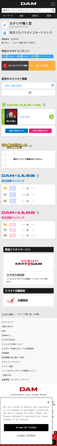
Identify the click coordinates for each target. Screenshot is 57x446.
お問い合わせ (7, 327)
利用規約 (5, 353)
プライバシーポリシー (11, 362)
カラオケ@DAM (15, 275)
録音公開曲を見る (40, 131)
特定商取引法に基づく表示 (13, 358)
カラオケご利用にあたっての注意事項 (18, 349)
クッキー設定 (7, 366)
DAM (3, 331)
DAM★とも (6, 335)
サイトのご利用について (12, 344)
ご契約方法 (6, 375)
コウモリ (23, 117)
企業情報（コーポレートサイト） (16, 380)
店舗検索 (23, 300)
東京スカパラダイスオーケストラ (31, 32)
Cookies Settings (26, 435)
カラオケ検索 (7, 314)
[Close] (48, 402)
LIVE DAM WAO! (13, 85)
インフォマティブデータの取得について (19, 371)
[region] (26, 421)
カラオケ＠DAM (8, 340)
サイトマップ (7, 322)
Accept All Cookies (26, 427)
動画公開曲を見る (16, 131)
